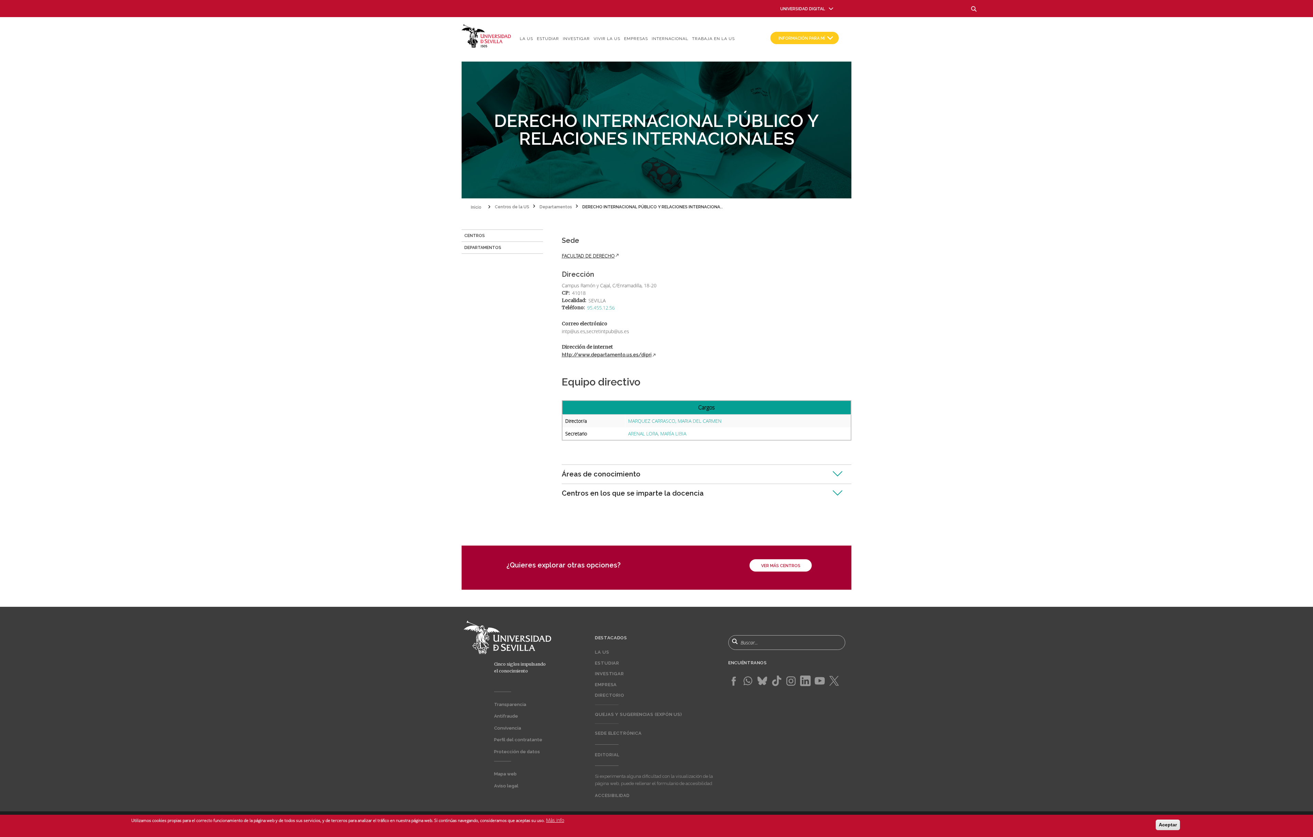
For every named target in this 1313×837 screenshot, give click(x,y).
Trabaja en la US (713, 38)
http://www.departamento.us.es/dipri (607, 354)
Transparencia (510, 704)
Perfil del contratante (518, 739)
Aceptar (1168, 824)
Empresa (606, 684)
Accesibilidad (612, 795)
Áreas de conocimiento (601, 474)
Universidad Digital (802, 8)
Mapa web (505, 773)
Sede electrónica (618, 733)
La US (526, 38)
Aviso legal (506, 785)
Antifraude (506, 716)
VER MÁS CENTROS (780, 565)
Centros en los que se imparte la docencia (633, 493)
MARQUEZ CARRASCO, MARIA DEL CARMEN (674, 421)
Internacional (670, 38)
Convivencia (507, 728)
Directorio (609, 695)
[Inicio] (486, 35)
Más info (555, 820)
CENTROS (474, 235)
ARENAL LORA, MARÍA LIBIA (657, 433)
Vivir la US (607, 38)
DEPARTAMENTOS (482, 247)
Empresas (636, 38)
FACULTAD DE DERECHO (588, 255)
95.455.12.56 (601, 307)
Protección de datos (517, 751)
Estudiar (548, 38)
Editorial (607, 755)
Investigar (576, 38)
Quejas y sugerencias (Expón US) (638, 714)
